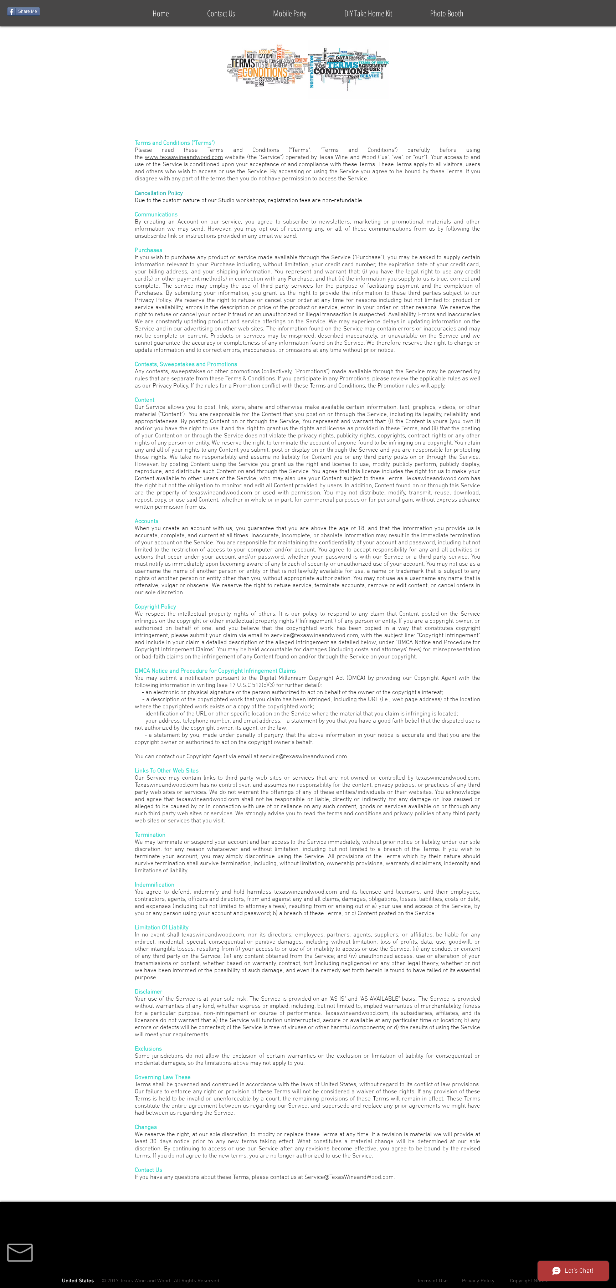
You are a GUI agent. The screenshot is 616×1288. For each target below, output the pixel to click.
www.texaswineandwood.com (184, 157)
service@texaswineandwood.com (314, 635)
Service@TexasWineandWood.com (349, 1177)
